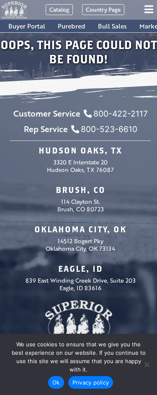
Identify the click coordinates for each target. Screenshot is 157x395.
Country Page (103, 9)
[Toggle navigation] (150, 10)
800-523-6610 (109, 129)
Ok (56, 382)
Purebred (71, 26)
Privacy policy (90, 382)
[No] (146, 364)
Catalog (59, 9)
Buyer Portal (26, 26)
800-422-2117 (120, 114)
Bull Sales (112, 26)
